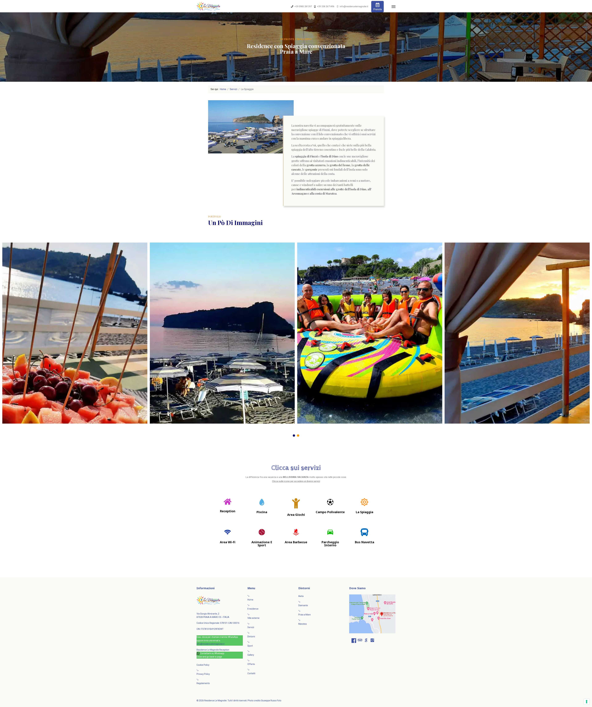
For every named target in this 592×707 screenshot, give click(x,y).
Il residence (252, 609)
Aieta (301, 596)
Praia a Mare (304, 614)
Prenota (377, 9)
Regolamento (203, 683)
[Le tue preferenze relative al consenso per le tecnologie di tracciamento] (587, 702)
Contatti (251, 673)
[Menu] (393, 7)
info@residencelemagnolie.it (354, 6)
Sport (250, 646)
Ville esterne (253, 618)
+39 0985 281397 (303, 6)
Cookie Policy (203, 665)
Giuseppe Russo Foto (271, 700)
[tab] (294, 435)
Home (250, 599)
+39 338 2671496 (325, 6)
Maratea (302, 624)
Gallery (250, 655)
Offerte (251, 664)
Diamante (303, 605)
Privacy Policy (203, 674)
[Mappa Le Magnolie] (372, 613)
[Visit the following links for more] (354, 640)
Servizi (250, 627)
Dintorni (251, 636)
